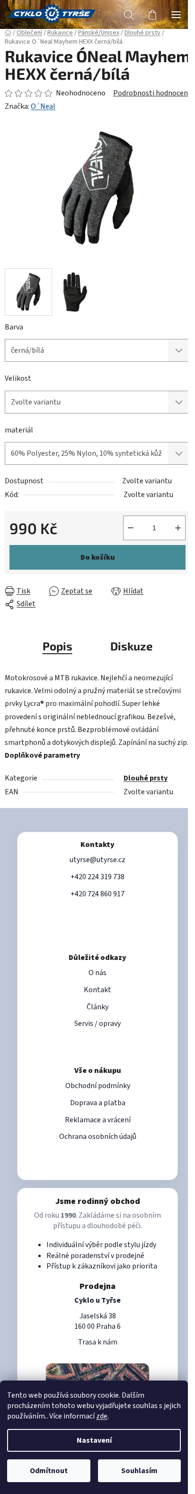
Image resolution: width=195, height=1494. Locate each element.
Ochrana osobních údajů (97, 1136)
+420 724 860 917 (97, 894)
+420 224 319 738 (97, 877)
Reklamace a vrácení (98, 1120)
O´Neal (43, 106)
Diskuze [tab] (131, 646)
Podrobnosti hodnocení (151, 93)
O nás (97, 973)
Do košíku (97, 557)
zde (101, 1416)
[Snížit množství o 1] (131, 528)
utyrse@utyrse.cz (97, 860)
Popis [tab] (57, 646)
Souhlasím (139, 1471)
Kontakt (97, 990)
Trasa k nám (97, 1342)
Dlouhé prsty (146, 778)
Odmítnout (49, 1471)
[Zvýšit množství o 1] (178, 528)
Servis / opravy (97, 1023)
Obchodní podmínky (97, 1086)
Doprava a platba (97, 1103)
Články (97, 1007)
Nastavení (94, 1440)
